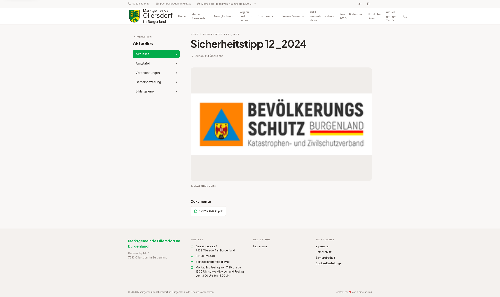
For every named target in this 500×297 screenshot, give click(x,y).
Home (182, 16)
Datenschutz (324, 252)
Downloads (265, 16)
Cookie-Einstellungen (329, 263)
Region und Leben (244, 16)
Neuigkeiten (222, 16)
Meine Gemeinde (198, 16)
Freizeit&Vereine (293, 16)
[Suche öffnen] (405, 16)
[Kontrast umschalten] (368, 4)
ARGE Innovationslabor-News (322, 16)
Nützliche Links (374, 16)
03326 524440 (141, 3)
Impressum (260, 246)
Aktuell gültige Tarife (391, 16)
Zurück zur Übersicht (209, 55)
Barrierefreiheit (325, 257)
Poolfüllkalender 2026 (350, 16)
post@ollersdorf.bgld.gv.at (175, 3)
